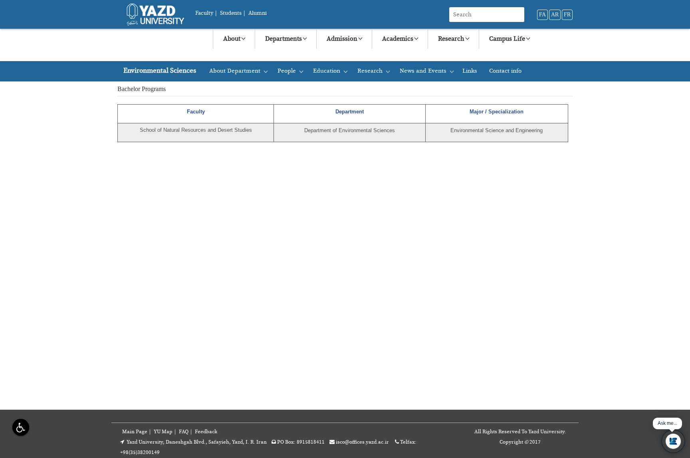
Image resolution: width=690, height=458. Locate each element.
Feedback (206, 431)
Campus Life (507, 39)
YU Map (163, 431)
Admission (342, 39)
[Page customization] (20, 427)
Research (451, 39)
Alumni (257, 13)
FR (567, 15)
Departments (283, 39)
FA (542, 15)
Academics (397, 39)
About (231, 39)
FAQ (183, 431)
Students (231, 13)
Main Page (134, 431)
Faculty (204, 13)
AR (555, 15)
